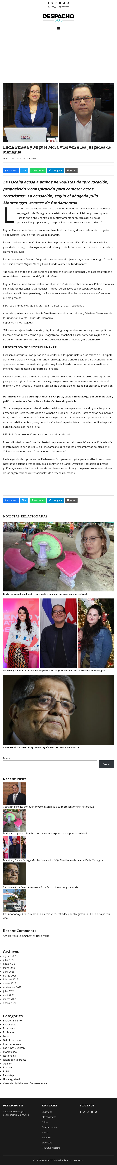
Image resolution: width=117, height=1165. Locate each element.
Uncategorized (11, 1079)
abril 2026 (8, 971)
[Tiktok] (64, 3)
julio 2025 (8, 991)
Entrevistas (9, 1024)
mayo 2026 (9, 967)
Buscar (7, 758)
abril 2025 (8, 995)
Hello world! (43, 936)
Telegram (57, 170)
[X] (52, 3)
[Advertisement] (58, 55)
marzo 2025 (9, 999)
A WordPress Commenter (17, 936)
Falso (6, 1036)
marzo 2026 (9, 975)
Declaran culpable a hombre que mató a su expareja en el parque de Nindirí (46, 594)
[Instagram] (56, 3)
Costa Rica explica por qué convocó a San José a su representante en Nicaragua (48, 806)
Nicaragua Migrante (14, 1059)
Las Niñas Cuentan (14, 1048)
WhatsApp (39, 170)
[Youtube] (60, 3)
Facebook (12, 170)
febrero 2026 (10, 979)
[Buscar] (68, 2)
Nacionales (32, 158)
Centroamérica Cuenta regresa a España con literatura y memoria (41, 747)
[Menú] (59, 29)
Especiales (9, 1028)
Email (72, 170)
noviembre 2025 (12, 987)
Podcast (7, 1067)
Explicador (9, 1032)
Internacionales (12, 1044)
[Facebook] (48, 3)
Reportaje (8, 1075)
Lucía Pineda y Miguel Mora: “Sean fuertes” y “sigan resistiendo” (47, 305)
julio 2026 (8, 960)
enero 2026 (9, 983)
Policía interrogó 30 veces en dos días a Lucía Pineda (40, 434)
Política (7, 1071)
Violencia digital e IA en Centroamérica (25, 1083)
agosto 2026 (10, 956)
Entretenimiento (12, 1020)
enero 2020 (9, 1003)
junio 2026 (9, 964)
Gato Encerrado (12, 1040)
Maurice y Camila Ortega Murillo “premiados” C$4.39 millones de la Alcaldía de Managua (54, 670)
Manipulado (10, 1052)
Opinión (7, 1063)
